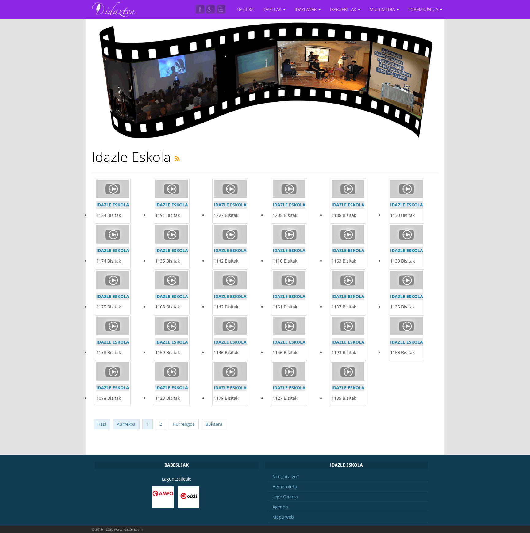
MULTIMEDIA (383, 9)
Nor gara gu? (285, 476)
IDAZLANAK (306, 9)
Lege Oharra (285, 497)
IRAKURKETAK (343, 9)
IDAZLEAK (272, 9)
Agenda (280, 507)
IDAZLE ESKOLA (112, 205)
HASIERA (245, 9)
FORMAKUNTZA (423, 9)
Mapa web (283, 517)
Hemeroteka (284, 487)
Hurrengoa (184, 424)
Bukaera (213, 424)
